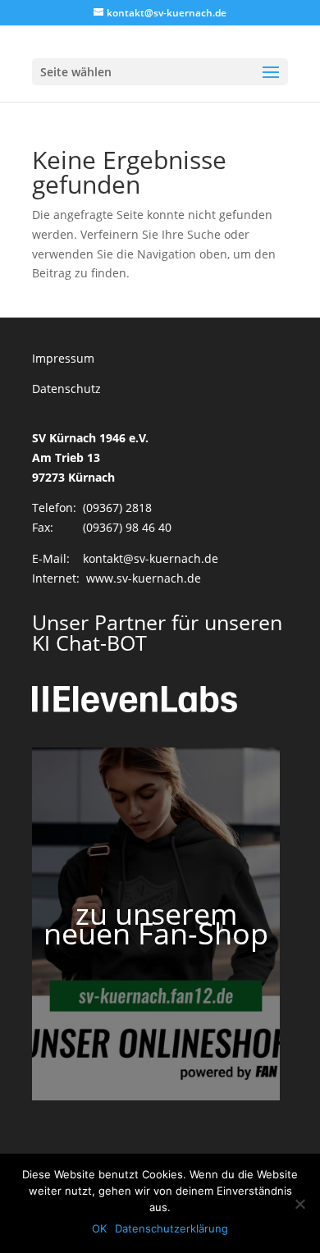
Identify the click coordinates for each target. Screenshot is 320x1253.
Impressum (63, 358)
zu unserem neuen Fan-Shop (155, 923)
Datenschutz (66, 388)
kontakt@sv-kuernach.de (150, 558)
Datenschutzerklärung (171, 1228)
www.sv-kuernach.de (143, 578)
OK (99, 1228)
